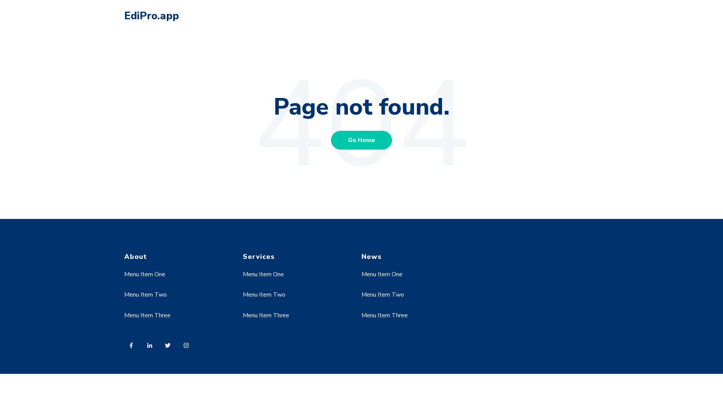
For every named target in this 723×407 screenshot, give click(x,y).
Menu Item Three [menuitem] (147, 315)
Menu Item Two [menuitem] (145, 295)
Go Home (361, 140)
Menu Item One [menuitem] (144, 274)
